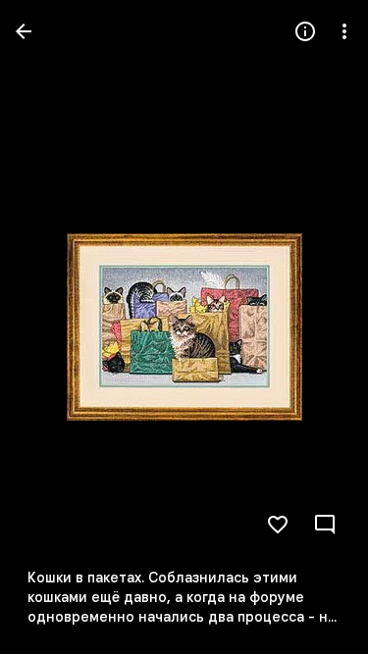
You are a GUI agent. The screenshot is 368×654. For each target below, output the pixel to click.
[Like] (277, 524)
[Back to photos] (23, 31)
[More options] (344, 31)
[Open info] (305, 31)
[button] (54, 327)
